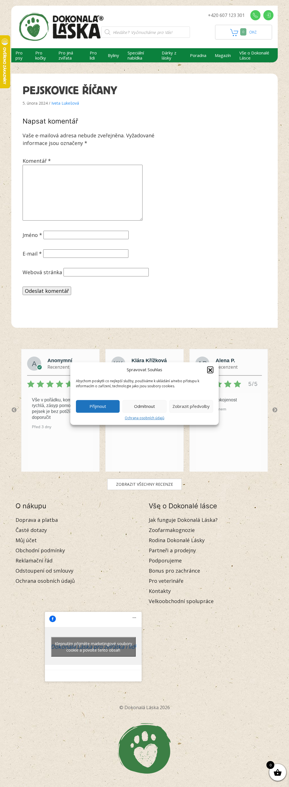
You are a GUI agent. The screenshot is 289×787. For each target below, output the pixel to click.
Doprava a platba (37, 519)
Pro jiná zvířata (65, 55)
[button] (210, 370)
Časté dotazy (31, 530)
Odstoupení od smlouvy (44, 570)
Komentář (37, 160)
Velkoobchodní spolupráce (181, 601)
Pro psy (19, 55)
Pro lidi (93, 55)
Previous (14, 410)
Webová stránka (42, 272)
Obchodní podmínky (40, 550)
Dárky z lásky (169, 55)
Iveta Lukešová (65, 103)
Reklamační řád (34, 560)
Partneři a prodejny (172, 550)
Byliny (113, 55)
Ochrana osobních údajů (144, 418)
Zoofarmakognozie (172, 530)
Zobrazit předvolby (191, 406)
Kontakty (160, 591)
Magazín (223, 55)
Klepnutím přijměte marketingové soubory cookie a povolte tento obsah (93, 647)
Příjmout (97, 406)
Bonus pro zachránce (174, 570)
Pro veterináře (166, 580)
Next (275, 410)
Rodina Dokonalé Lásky (177, 540)
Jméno (32, 235)
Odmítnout (144, 406)
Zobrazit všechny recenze (144, 484)
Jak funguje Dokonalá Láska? (183, 519)
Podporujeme (165, 560)
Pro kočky (40, 55)
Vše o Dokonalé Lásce (254, 55)
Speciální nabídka (136, 55)
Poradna (198, 55)
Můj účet (26, 540)
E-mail (32, 253)
